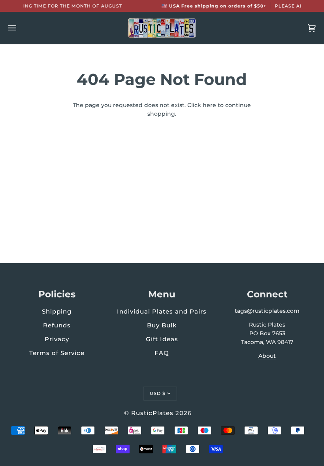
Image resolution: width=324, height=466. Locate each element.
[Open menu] (20, 28)
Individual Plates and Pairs (162, 311)
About (267, 356)
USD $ (158, 393)
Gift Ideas (162, 339)
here (209, 105)
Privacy (57, 339)
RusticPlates (152, 413)
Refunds (57, 325)
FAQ (161, 353)
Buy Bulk (162, 325)
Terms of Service (57, 353)
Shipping (57, 311)
